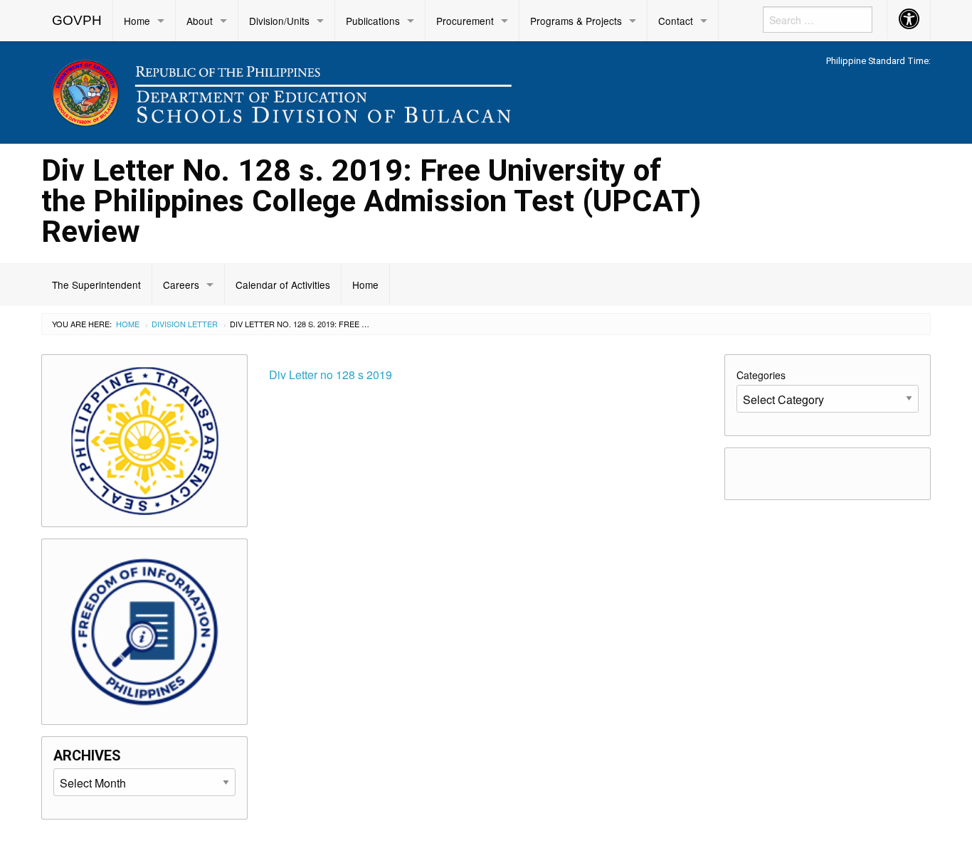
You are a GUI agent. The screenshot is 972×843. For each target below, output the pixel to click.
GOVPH (77, 20)
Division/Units (279, 21)
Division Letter (185, 323)
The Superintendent (96, 284)
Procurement (465, 21)
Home (137, 21)
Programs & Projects (576, 21)
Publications (373, 21)
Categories (761, 375)
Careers (181, 284)
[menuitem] (77, 20)
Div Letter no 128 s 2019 (330, 374)
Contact (675, 21)
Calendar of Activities (283, 284)
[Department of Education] (372, 90)
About (199, 21)
